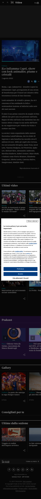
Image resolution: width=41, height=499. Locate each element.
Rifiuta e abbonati (32, 221)
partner (28, 253)
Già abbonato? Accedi (20, 278)
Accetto (20, 274)
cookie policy (33, 243)
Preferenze (20, 269)
